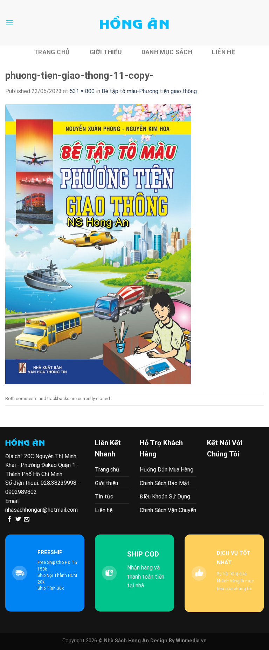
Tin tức (104, 496)
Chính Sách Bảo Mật (164, 483)
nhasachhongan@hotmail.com (41, 509)
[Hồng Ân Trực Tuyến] (134, 22)
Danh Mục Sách (167, 52)
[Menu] (9, 22)
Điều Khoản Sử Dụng (165, 496)
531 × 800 (82, 91)
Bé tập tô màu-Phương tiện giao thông (149, 91)
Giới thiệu (106, 52)
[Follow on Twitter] (18, 519)
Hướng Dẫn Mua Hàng (166, 469)
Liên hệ (223, 52)
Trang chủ (52, 52)
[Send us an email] (26, 519)
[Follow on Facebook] (9, 519)
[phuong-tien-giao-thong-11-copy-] (98, 243)
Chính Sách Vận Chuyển (168, 510)
